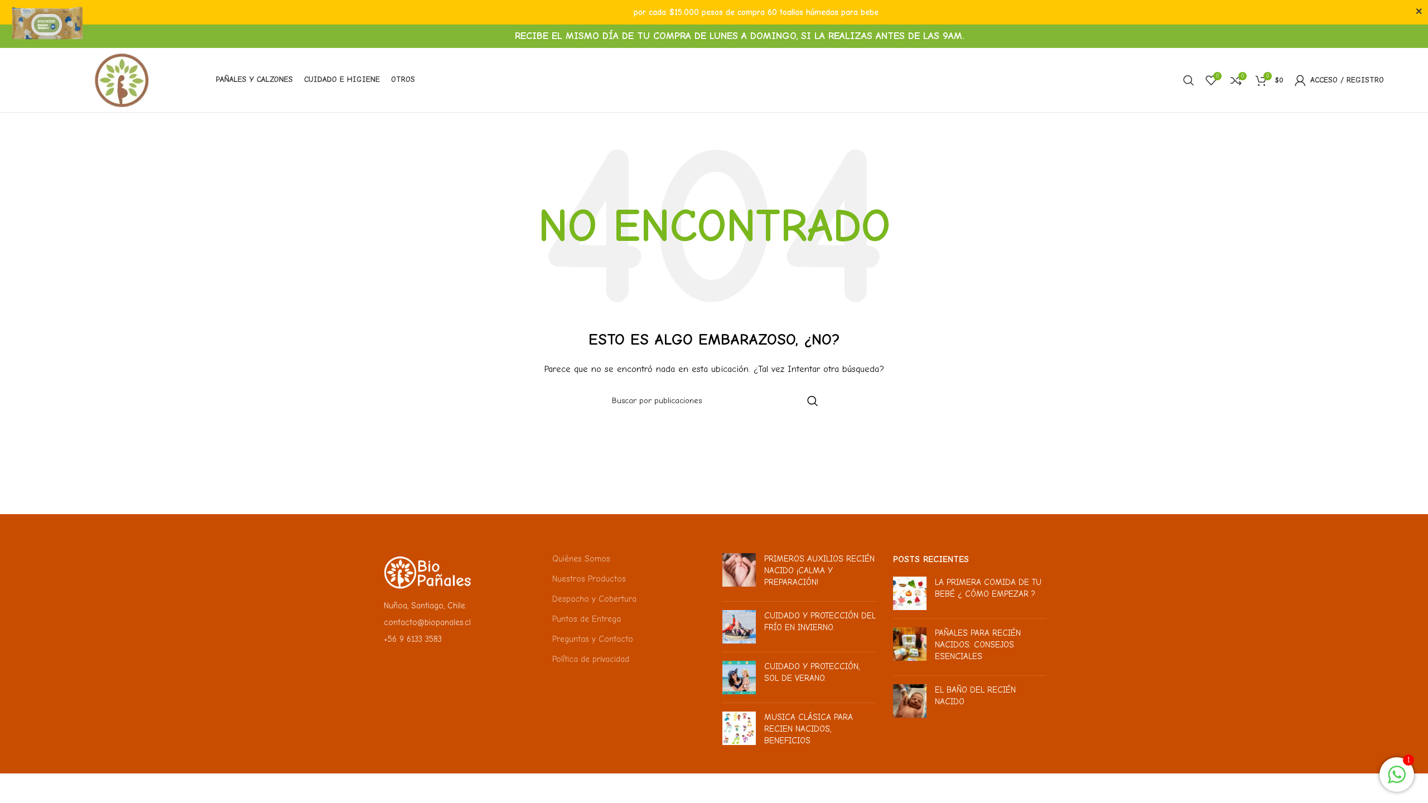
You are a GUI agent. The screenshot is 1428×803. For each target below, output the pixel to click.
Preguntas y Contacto (592, 639)
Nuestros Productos (589, 579)
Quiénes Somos (581, 559)
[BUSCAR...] (813, 401)
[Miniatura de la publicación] (739, 573)
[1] (1397, 781)
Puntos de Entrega (586, 619)
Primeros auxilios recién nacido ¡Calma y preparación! (819, 570)
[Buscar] (1189, 80)
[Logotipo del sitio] (122, 79)
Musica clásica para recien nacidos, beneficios (808, 729)
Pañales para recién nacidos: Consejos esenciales (978, 644)
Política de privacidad (590, 659)
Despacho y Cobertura (594, 599)
